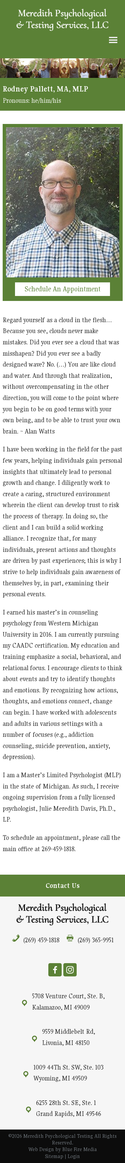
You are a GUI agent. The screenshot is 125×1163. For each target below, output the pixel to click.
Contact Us (63, 886)
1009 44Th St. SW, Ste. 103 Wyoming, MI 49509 (68, 1072)
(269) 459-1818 (41, 940)
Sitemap (54, 1156)
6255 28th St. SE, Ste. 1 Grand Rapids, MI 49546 (68, 1108)
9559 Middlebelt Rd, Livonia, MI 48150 (68, 1037)
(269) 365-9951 (96, 940)
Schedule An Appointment (63, 289)
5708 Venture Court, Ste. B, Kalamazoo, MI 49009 (68, 1001)
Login (74, 1156)
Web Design (41, 1149)
